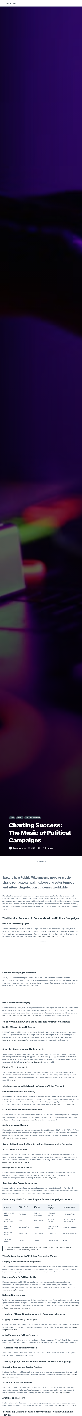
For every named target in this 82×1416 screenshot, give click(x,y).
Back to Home (11, 3)
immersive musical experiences (14, 1040)
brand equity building (50, 1178)
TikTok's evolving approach (59, 1393)
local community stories (31, 1120)
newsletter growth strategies (32, 1062)
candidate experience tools (68, 1405)
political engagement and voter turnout (49, 937)
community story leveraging (12, 1290)
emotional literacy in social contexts (15, 1162)
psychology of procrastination (63, 1104)
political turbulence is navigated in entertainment (20, 1015)
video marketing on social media (14, 1138)
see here (12, 1080)
